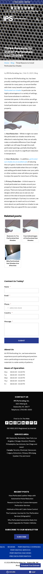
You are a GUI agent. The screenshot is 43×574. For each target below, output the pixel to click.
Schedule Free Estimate (30, 565)
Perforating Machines (20, 553)
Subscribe (21, 537)
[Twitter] (29, 6)
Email (7, 295)
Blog (36, 73)
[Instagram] (19, 6)
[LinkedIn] (25, 6)
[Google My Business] (22, 6)
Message (8, 321)
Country (8, 313)
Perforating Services (20, 550)
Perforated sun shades (12, 90)
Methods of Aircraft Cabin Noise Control (22, 509)
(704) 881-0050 (21, 2)
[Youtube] (15, 6)
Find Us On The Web (21, 419)
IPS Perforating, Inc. (14, 73)
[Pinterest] (32, 6)
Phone (7, 304)
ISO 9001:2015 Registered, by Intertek (21, 11)
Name (7, 287)
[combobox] (6, 308)
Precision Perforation (20, 556)
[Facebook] (12, 6)
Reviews (11, 547)
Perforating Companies (29, 547)
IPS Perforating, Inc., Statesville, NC (24, 562)
